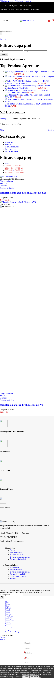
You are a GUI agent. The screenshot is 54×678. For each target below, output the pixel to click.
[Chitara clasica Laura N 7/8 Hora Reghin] (13, 76)
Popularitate (9, 142)
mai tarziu (34, 677)
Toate (7, 163)
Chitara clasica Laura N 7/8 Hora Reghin (37, 76)
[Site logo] (27, 21)
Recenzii (8, 144)
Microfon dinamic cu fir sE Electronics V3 (21, 405)
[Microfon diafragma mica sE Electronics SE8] (8, 177)
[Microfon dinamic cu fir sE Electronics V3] (18, 202)
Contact (13, 550)
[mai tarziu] (40, 677)
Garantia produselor (18, 576)
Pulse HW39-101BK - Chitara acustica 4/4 (27, 82)
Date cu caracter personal (20, 557)
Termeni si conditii (17, 574)
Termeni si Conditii (13, 674)
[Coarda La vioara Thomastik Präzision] (23, 90)
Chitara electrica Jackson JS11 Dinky (27, 87)
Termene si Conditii (18, 559)
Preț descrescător (11, 151)
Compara (8, 630)
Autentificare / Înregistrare (14, 632)
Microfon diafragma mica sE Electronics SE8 (23, 192)
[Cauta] (2, 597)
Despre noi (14, 567)
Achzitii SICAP (16, 555)
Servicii (13, 578)
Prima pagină (5, 119)
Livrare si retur (16, 552)
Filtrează (4, 54)
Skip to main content (23, 1)
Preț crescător (10, 149)
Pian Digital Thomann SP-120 (42, 72)
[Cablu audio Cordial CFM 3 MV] (19, 95)
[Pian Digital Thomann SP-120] (17, 72)
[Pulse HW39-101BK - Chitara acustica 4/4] (21, 81)
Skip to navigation (7, 1)
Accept (26, 677)
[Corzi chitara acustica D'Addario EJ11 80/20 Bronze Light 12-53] (29, 102)
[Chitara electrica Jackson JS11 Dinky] (24, 86)
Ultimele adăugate (12, 147)
